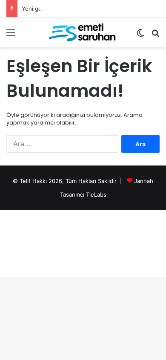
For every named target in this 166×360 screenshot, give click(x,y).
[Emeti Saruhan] (83, 32)
